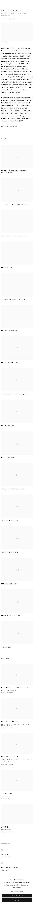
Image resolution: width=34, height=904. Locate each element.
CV (14, 15)
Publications (6, 15)
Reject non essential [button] (17, 895)
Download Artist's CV (10, 127)
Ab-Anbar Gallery (10, 3)
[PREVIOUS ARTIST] (1, 19)
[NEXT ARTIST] (15, 19)
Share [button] (5, 43)
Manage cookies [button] (17, 891)
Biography (5, 13)
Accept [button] (17, 900)
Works (13, 13)
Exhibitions (22, 13)
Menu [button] (31, 3)
